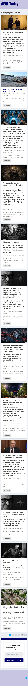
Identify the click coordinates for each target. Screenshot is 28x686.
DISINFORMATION (6, 366)
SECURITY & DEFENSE (11, 57)
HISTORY (19, 572)
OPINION (5, 57)
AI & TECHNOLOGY (13, 150)
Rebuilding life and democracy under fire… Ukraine (12, 90)
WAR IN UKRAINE (20, 57)
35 (22, 634)
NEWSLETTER (20, 55)
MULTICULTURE (12, 311)
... (19, 634)
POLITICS (21, 528)
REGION (4, 425)
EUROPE (15, 55)
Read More (7, 67)
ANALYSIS (11, 55)
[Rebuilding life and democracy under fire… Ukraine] (14, 79)
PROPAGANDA (12, 365)
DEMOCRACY (15, 255)
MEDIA (23, 150)
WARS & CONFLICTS (11, 618)
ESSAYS (10, 93)
